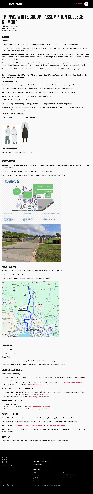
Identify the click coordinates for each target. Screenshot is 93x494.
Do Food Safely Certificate (39, 406)
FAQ (63, 473)
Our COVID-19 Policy (68, 475)
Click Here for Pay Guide (55, 425)
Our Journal (36, 481)
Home (35, 473)
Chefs (35, 475)
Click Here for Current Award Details (28, 425)
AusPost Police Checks (73, 382)
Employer (36, 477)
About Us (36, 479)
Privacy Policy (66, 477)
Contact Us (65, 479)
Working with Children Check (37, 394)
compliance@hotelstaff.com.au (39, 384)
